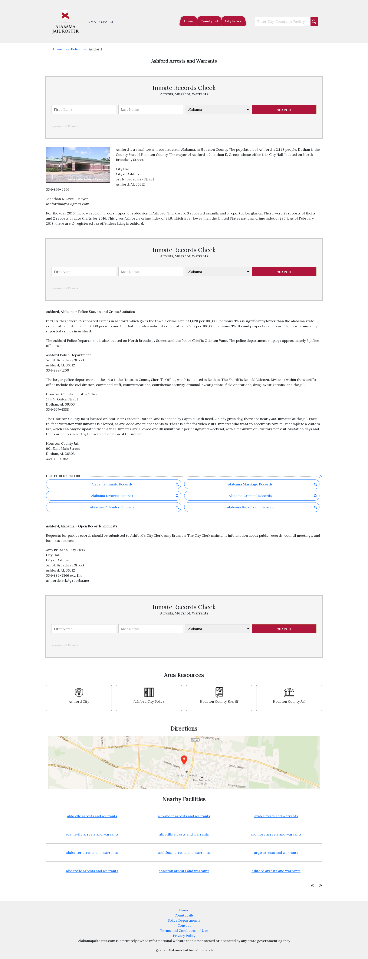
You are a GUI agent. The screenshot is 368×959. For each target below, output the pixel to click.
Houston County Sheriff (219, 701)
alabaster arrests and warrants (92, 852)
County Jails (184, 915)
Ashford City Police (149, 701)
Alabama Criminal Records (250, 496)
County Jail (209, 21)
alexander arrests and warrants (184, 816)
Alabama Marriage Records (250, 484)
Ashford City (79, 701)
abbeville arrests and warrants (92, 816)
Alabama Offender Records (112, 507)
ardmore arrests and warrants (276, 834)
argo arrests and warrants (276, 852)
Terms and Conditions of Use (184, 930)
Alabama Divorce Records (112, 496)
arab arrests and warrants (276, 816)
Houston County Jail (289, 701)
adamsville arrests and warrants (92, 834)
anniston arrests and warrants (184, 871)
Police (76, 49)
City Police (233, 21)
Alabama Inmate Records (112, 484)
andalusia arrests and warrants (184, 852)
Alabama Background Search (250, 507)
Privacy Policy (184, 935)
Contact (184, 925)
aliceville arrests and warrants (184, 834)
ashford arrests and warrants (276, 871)
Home (189, 21)
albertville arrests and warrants (92, 871)
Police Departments (184, 920)
